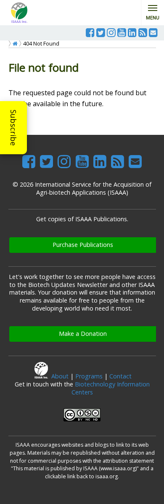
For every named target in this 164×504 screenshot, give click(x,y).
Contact (120, 376)
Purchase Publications (83, 245)
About (60, 376)
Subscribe (13, 128)
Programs (89, 376)
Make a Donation (83, 334)
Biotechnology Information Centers (110, 388)
